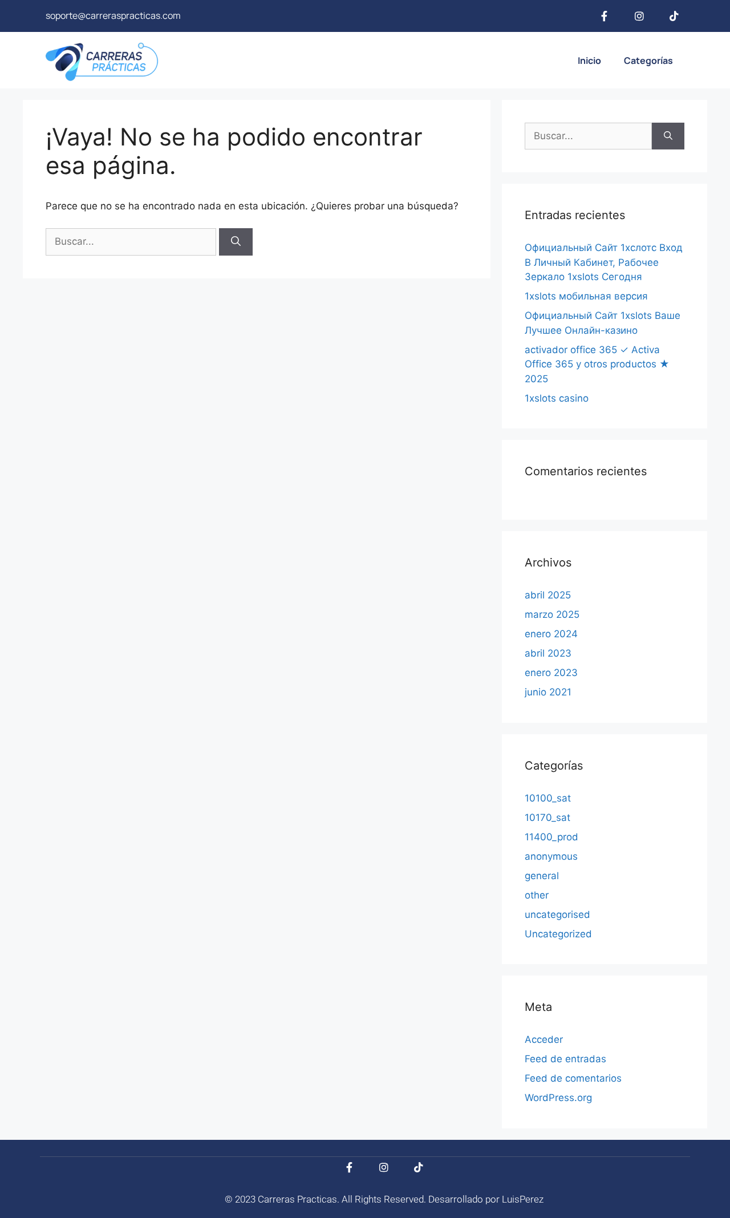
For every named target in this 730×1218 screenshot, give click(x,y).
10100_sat (548, 798)
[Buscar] (236, 242)
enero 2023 (551, 672)
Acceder (544, 1039)
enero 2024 (551, 634)
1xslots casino (557, 398)
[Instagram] (639, 16)
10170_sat (547, 817)
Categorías (648, 60)
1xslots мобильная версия (586, 296)
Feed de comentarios (573, 1078)
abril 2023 (548, 653)
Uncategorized (558, 934)
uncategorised (557, 914)
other (537, 895)
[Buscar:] (132, 241)
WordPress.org (558, 1097)
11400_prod (551, 837)
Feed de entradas (565, 1059)
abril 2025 (548, 595)
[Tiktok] (674, 16)
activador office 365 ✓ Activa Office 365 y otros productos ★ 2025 (597, 364)
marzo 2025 (552, 614)
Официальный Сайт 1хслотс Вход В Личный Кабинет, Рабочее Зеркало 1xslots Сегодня (604, 262)
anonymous (551, 856)
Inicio (589, 60)
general (542, 875)
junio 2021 (548, 692)
